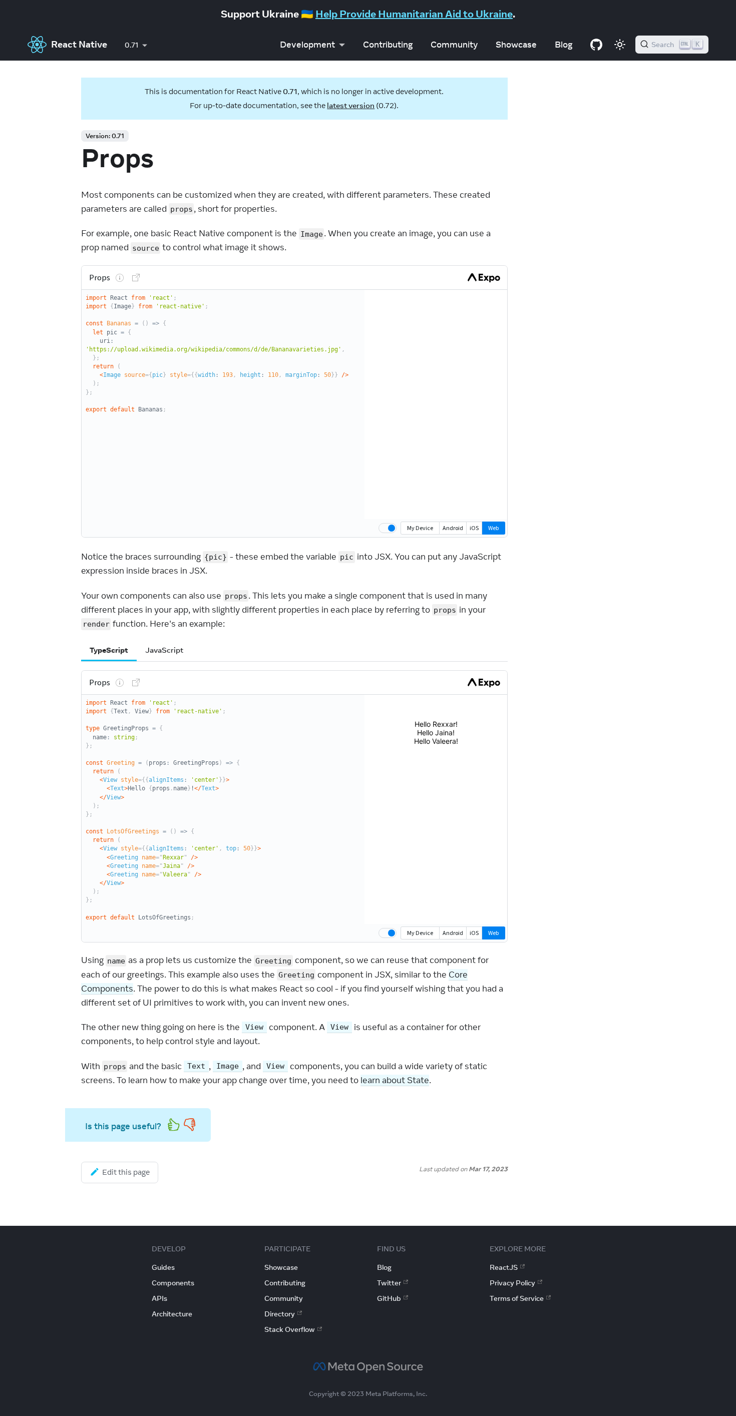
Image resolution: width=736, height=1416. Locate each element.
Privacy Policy (512, 1282)
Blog (563, 44)
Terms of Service (517, 1298)
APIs (159, 1298)
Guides (163, 1267)
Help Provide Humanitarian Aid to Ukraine (414, 14)
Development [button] (307, 44)
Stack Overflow (289, 1329)
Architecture (172, 1313)
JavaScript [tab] (164, 650)
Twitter (389, 1282)
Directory (279, 1313)
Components (173, 1282)
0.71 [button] (131, 45)
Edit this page (126, 1172)
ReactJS (504, 1267)
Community (454, 44)
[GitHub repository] (596, 45)
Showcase (516, 44)
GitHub (389, 1298)
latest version (351, 105)
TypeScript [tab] (109, 650)
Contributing (388, 44)
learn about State (394, 1080)
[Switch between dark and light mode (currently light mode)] (619, 44)
